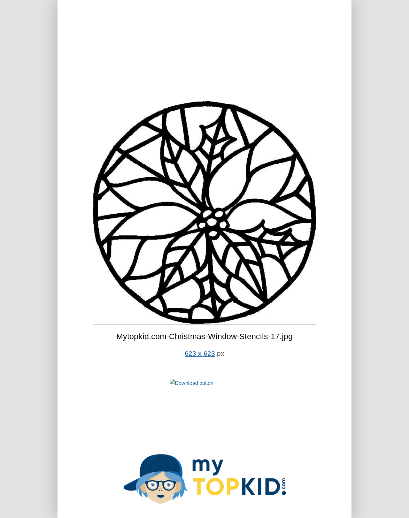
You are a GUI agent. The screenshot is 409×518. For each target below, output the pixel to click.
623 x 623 (200, 353)
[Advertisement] (204, 51)
